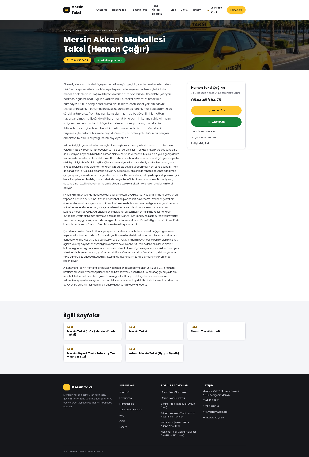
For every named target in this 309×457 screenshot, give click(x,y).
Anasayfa (101, 9)
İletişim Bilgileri (200, 143)
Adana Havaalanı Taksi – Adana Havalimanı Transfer (178, 414)
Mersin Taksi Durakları (173, 397)
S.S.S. (184, 9)
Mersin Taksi (77, 10)
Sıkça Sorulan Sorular (203, 137)
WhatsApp (218, 122)
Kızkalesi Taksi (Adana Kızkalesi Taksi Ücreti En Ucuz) (178, 433)
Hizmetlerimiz (139, 9)
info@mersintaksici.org (215, 411)
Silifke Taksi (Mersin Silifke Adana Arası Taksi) (175, 424)
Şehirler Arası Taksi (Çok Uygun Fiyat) (178, 405)
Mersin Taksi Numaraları (174, 392)
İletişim (196, 9)
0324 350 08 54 (211, 406)
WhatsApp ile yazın (213, 417)
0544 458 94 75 (79, 60)
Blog (173, 9)
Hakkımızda (119, 9)
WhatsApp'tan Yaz (111, 60)
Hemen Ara (236, 9)
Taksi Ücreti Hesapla (157, 9)
